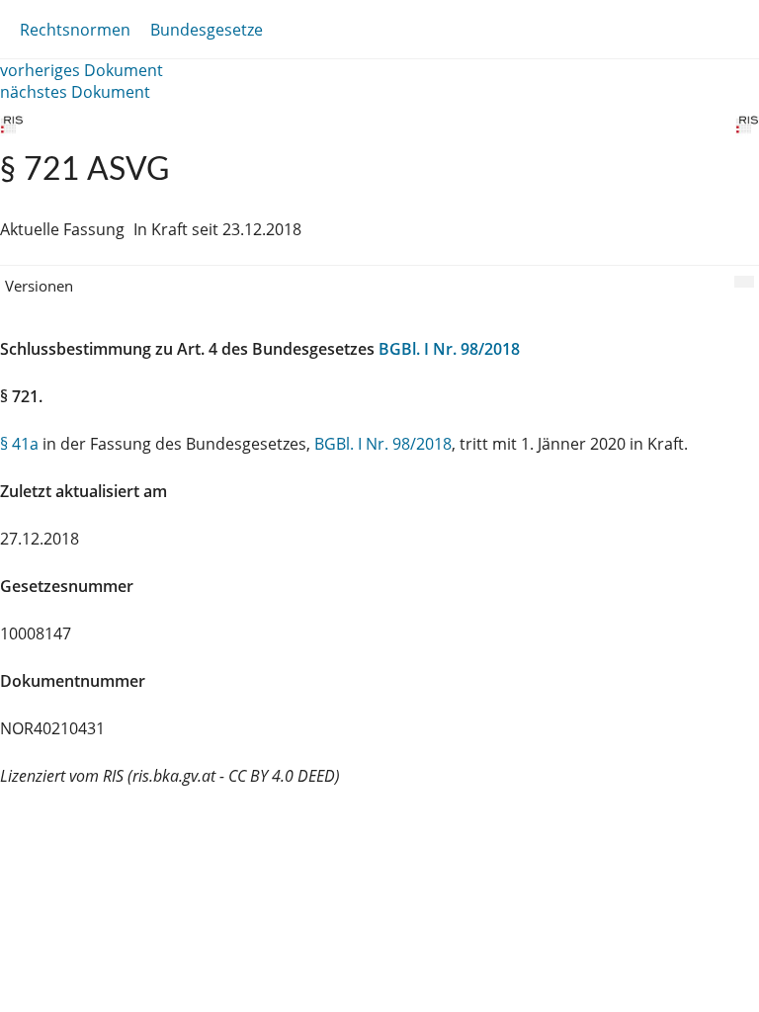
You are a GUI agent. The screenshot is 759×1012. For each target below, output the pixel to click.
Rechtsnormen (75, 30)
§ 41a (19, 444)
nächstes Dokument (75, 92)
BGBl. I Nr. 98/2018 (449, 349)
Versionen (39, 285)
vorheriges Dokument (81, 70)
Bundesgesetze (206, 30)
